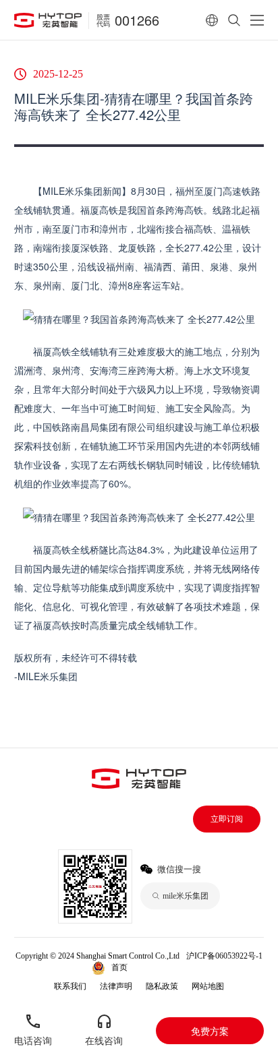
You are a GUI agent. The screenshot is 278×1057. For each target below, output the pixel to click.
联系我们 (70, 986)
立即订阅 (227, 819)
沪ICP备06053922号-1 (224, 956)
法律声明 (116, 986)
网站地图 (208, 986)
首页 (119, 967)
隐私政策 (162, 986)
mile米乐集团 (164, 967)
